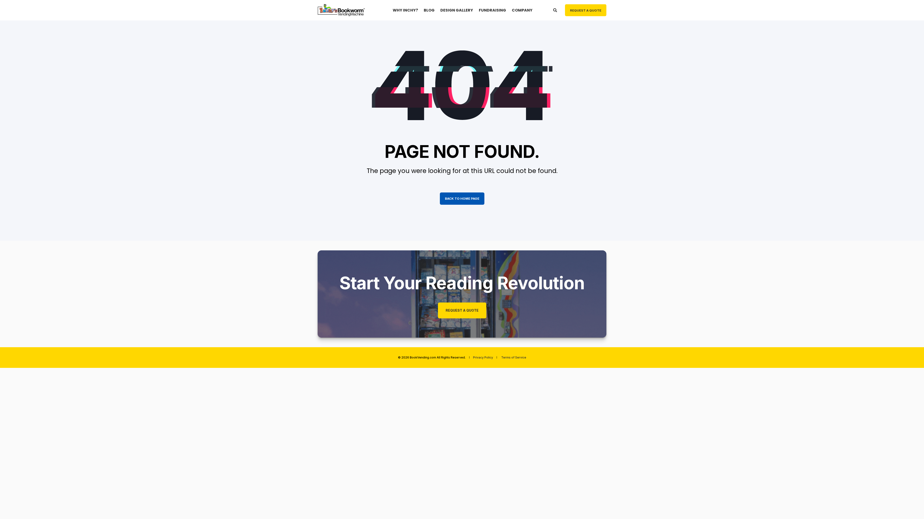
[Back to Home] (342, 10)
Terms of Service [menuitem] (513, 357)
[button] (912, 507)
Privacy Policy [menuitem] (483, 357)
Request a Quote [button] (585, 10)
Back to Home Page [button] (462, 198)
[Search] (555, 10)
